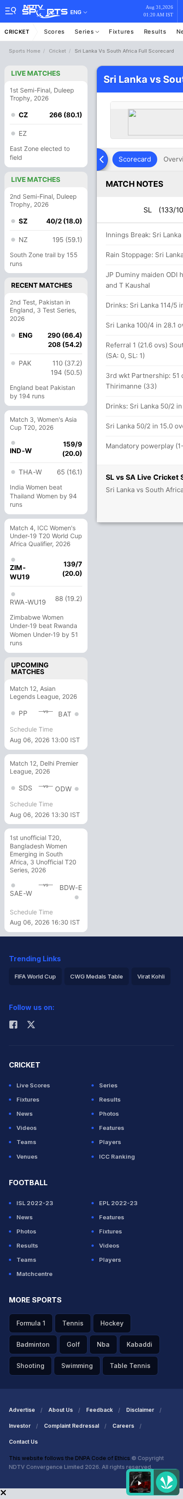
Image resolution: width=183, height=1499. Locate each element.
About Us (60, 1410)
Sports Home (24, 51)
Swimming (77, 1365)
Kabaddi (139, 1344)
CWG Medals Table (96, 976)
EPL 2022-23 (118, 1202)
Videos (26, 1127)
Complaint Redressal (71, 1425)
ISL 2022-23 (34, 1202)
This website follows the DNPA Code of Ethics (70, 1458)
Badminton (33, 1344)
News (24, 1113)
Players (110, 1141)
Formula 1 (30, 1323)
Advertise (22, 1410)
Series (85, 31)
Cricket (17, 31)
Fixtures (121, 31)
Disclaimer (140, 1410)
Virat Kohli (151, 976)
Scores (54, 31)
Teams (26, 1141)
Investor (20, 1425)
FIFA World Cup (35, 976)
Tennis (73, 1323)
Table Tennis (130, 1365)
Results (155, 31)
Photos (109, 1113)
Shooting (30, 1365)
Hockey (111, 1323)
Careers (123, 1425)
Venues (27, 1156)
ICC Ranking (117, 1156)
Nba (103, 1344)
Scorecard (135, 159)
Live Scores (33, 1085)
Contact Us (23, 1441)
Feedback (99, 1410)
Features (111, 1127)
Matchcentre (34, 1273)
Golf (73, 1344)
